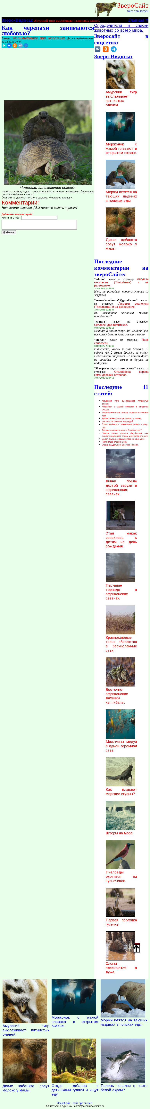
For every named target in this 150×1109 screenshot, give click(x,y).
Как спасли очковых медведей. (117, 421)
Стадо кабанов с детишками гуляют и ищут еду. (75, 1090)
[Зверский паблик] (105, 51)
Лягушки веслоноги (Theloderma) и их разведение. (121, 282)
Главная (136, 20)
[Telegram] (20, 45)
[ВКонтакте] (9, 45)
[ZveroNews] (113, 51)
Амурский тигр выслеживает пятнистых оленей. (67, 20)
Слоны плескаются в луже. (121, 967)
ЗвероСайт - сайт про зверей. (75, 1103)
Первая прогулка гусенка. (121, 922)
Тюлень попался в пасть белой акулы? (122, 430)
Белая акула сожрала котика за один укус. (123, 439)
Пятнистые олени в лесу (114, 442)
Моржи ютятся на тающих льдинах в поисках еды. (121, 196)
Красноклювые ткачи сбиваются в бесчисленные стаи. (121, 644)
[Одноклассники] (14, 45)
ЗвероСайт (132, 5)
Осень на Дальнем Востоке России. (120, 445)
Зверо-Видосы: (17, 20)
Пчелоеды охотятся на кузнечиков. (121, 876)
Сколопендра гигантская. (111, 324)
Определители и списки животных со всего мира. (121, 28)
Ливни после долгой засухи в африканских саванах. (121, 487)
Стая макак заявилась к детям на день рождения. (121, 539)
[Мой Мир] (25, 45)
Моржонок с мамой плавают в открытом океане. (121, 148)
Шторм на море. (119, 833)
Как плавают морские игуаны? (121, 791)
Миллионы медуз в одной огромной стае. (121, 746)
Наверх (137, 944)
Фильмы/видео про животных (38, 38)
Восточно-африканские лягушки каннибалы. (117, 696)
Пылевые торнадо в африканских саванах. (121, 591)
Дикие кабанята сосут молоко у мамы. (121, 244)
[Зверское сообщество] (97, 51)
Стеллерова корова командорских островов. (121, 373)
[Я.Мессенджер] (4, 45)
